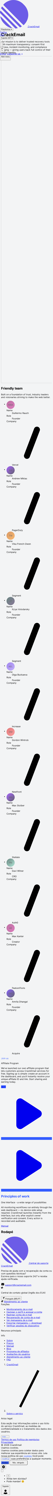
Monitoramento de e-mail (20, 1309)
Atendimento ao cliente (16, 1301)
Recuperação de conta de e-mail (23, 1317)
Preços (10, 1343)
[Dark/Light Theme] (1, 44)
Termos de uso (9, 1439)
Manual (4, 1226)
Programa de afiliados (18, 1351)
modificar (5, 1459)
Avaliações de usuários (18, 1354)
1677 (3, 1086)
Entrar (3, 53)
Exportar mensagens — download (24, 1323)
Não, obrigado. (19, 1463)
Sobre (10, 1340)
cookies (28, 1456)
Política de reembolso (28, 1439)
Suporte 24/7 (7, 38)
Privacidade (7, 1442)
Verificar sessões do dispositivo (23, 1325)
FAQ (9, 1359)
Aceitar (5, 1463)
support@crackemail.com (18, 1285)
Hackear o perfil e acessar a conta (24, 1312)
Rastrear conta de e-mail (19, 1314)
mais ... (5, 1437)
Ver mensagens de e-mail (19, 1320)
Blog (9, 1348)
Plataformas (6, 29)
